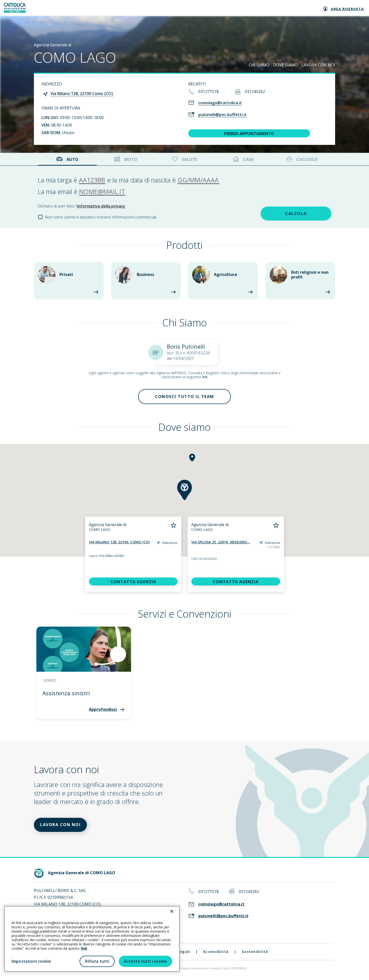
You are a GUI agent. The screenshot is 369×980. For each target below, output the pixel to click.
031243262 (255, 91)
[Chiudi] (171, 911)
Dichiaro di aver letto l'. (82, 206)
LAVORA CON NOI (318, 65)
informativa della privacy (101, 206)
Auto (72, 159)
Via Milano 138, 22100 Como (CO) (81, 93)
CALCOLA (296, 213)
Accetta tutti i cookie (145, 961)
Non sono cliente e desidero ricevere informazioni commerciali (100, 217)
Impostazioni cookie (31, 961)
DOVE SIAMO (285, 65)
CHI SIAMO (259, 65)
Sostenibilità (255, 951)
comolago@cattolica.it (220, 103)
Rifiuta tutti (97, 961)
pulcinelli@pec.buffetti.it (222, 114)
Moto (130, 159)
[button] (192, 458)
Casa (248, 159)
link (205, 376)
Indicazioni (169, 543)
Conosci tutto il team (184, 396)
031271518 (208, 91)
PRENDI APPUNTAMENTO (249, 133)
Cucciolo (307, 159)
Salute (189, 159)
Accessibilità (216, 951)
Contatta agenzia (133, 581)
